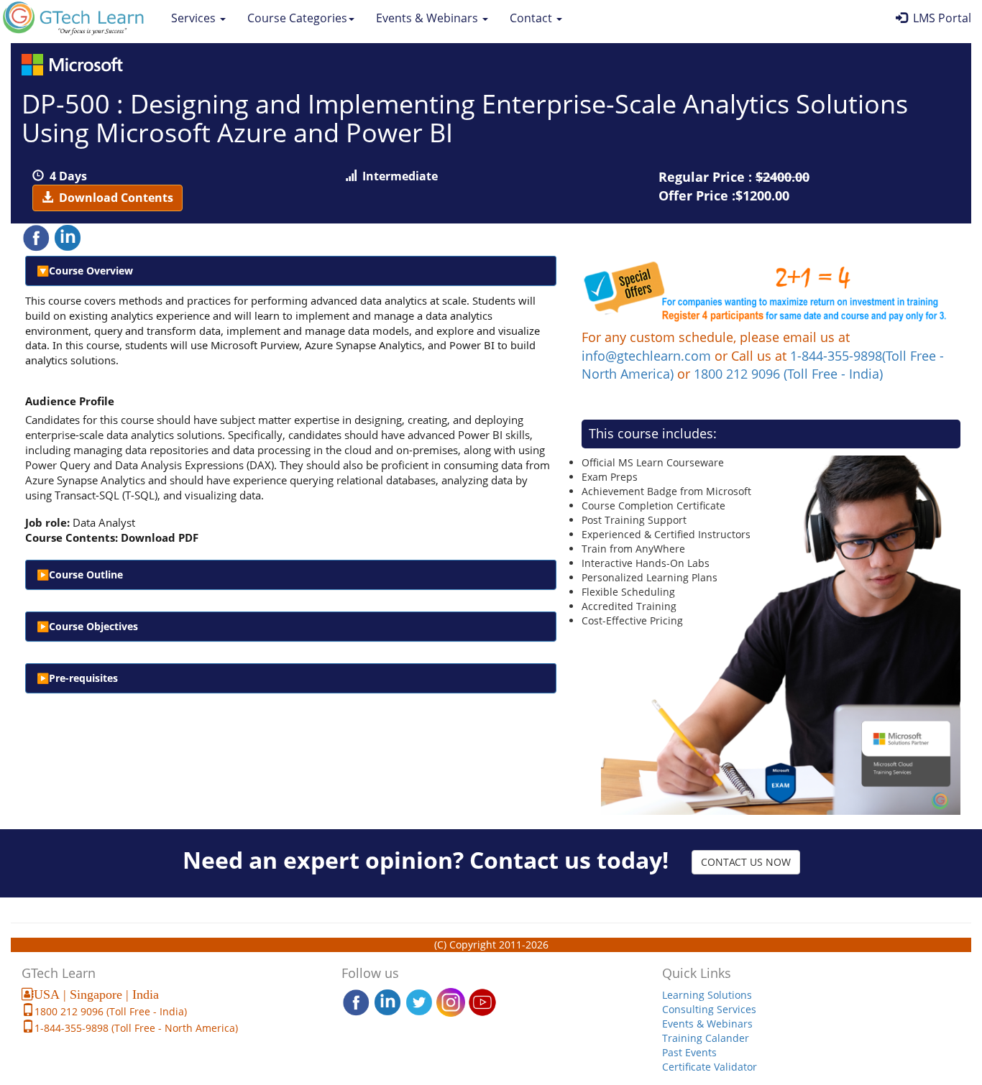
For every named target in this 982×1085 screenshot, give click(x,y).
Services (195, 18)
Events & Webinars (428, 18)
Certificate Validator (709, 1067)
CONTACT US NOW (746, 862)
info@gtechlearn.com (646, 355)
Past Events (689, 1052)
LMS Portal (939, 18)
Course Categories (297, 18)
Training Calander (705, 1038)
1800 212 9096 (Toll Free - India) (788, 373)
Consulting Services (709, 1009)
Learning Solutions (707, 995)
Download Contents (113, 198)
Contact (532, 18)
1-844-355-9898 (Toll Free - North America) (136, 1028)
